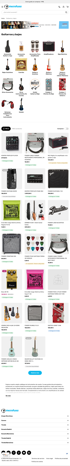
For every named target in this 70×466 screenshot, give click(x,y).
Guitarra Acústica (35, 73)
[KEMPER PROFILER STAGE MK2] (35, 178)
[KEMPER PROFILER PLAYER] (11, 143)
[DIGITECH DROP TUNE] (58, 313)
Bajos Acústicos (7, 72)
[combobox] (35, 12)
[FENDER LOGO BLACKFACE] (58, 210)
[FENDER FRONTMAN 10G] (11, 244)
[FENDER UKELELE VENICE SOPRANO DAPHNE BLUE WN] (11, 346)
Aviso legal (49, 458)
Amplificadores (49, 54)
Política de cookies (37, 461)
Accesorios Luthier (21, 55)
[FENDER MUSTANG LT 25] (58, 178)
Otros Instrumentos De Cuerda (21, 93)
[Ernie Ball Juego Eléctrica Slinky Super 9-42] (35, 279)
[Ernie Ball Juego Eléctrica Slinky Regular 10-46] (11, 210)
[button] (32, 26)
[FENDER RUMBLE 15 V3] (35, 313)
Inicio (3, 18)
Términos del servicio (38, 458)
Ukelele (21, 112)
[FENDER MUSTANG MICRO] (11, 178)
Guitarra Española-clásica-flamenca (62, 74)
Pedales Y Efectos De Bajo (49, 93)
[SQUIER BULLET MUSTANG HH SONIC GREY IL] (35, 346)
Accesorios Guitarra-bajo (7, 55)
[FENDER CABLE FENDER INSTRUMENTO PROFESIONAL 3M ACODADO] (35, 143)
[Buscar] (66, 12)
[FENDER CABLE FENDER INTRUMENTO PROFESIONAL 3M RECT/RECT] (58, 244)
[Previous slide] (29, 26)
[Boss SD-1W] (11, 279)
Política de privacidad (61, 458)
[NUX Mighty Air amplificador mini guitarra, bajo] (58, 143)
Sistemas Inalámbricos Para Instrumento (7, 114)
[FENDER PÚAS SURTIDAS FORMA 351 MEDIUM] (35, 244)
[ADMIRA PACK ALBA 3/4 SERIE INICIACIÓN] (11, 313)
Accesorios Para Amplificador (35, 55)
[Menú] (9, 453)
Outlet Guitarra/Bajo (35, 93)
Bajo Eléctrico (62, 54)
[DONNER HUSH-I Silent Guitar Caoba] (35, 210)
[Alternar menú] (2, 7)
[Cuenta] (63, 7)
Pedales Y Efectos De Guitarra (62, 93)
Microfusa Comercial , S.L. (14, 458)
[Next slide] (40, 26)
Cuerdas (21, 72)
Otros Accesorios (7, 92)
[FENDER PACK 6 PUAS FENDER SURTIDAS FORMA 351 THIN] (58, 279)
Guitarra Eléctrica (49, 73)
